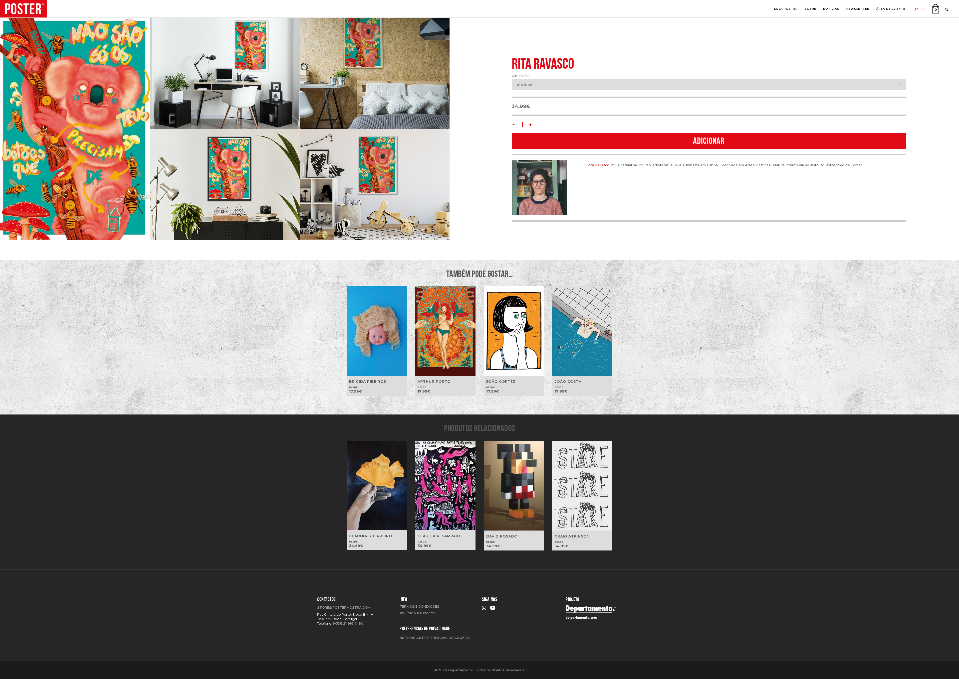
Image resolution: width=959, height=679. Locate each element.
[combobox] (709, 84)
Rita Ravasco (598, 165)
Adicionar (708, 140)
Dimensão (520, 76)
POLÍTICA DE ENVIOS (418, 613)
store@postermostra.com (344, 607)
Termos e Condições (419, 606)
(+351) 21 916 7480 (348, 623)
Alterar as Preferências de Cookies (435, 638)
